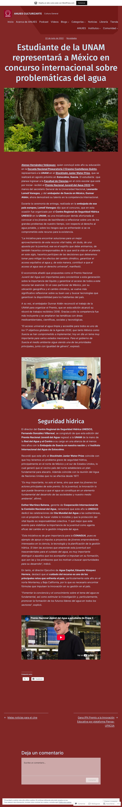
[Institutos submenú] (100, 28)
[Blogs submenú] (68, 22)
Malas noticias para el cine (22, 717)
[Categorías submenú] (85, 22)
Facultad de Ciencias (56, 181)
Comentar (92, 780)
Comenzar (81, 3)
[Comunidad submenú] (117, 28)
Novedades (71, 38)
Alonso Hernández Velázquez (38, 165)
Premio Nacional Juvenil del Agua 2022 (67, 185)
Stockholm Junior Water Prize (73, 173)
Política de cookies (65, 802)
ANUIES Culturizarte (28, 13)
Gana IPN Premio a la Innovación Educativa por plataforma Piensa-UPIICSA (95, 721)
